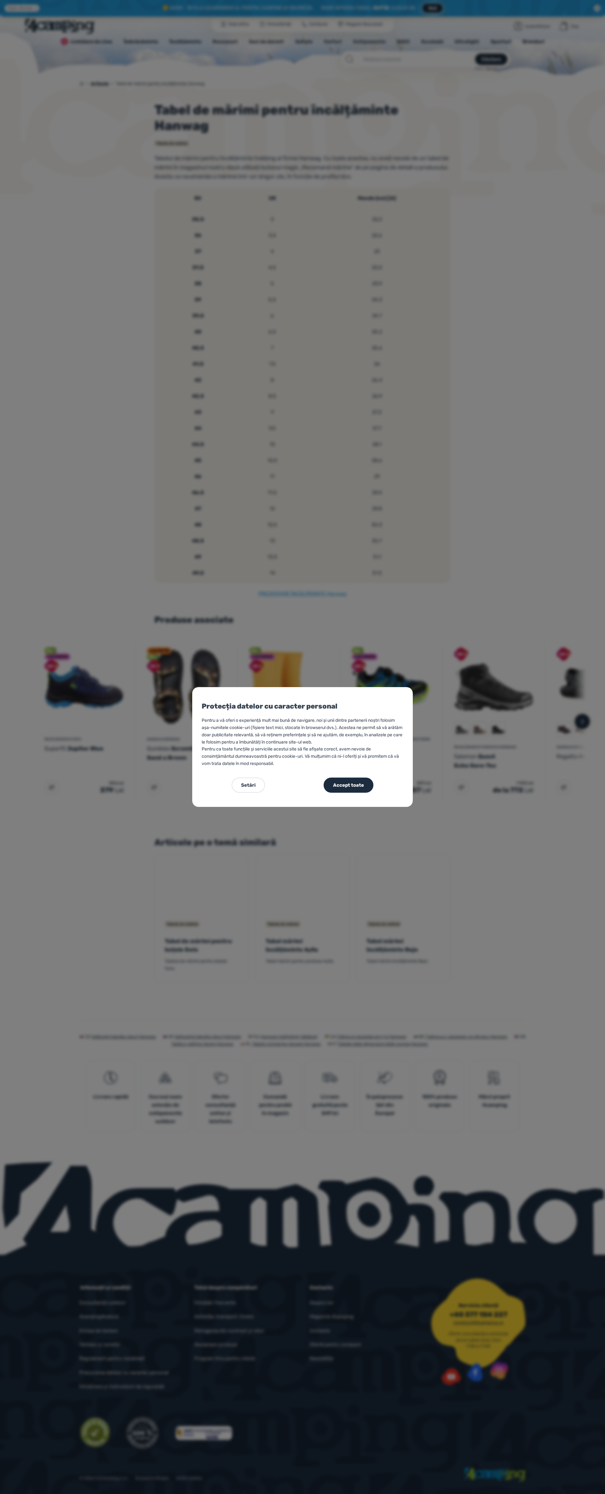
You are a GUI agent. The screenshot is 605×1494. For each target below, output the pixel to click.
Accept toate (348, 785)
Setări (248, 785)
